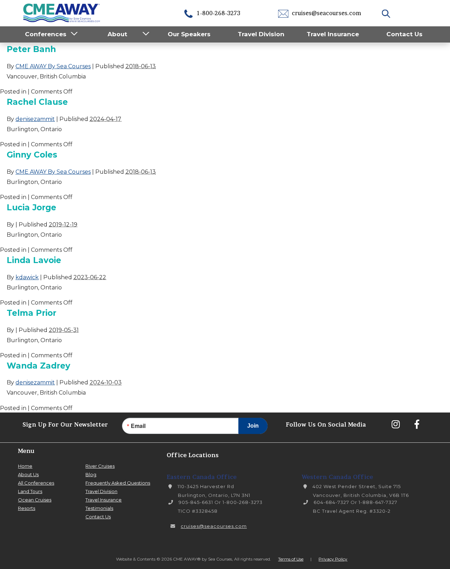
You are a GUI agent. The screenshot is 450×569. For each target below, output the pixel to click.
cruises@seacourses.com (325, 13)
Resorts (26, 508)
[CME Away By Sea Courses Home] (61, 12)
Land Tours (30, 491)
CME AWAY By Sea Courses (53, 66)
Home (25, 466)
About (117, 34)
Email (138, 426)
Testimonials (99, 508)
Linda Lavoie (34, 260)
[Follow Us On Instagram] (395, 424)
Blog (90, 474)
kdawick (27, 277)
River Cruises (100, 466)
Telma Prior (31, 313)
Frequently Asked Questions (117, 483)
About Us (28, 474)
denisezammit (35, 119)
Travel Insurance (333, 34)
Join (253, 426)
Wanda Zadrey (38, 366)
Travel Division (261, 34)
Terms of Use (290, 559)
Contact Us (404, 34)
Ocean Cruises (34, 500)
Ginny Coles (32, 155)
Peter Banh (31, 49)
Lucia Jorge (31, 207)
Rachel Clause (37, 102)
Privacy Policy (333, 559)
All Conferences (36, 483)
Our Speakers (189, 34)
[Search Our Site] (387, 13)
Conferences (45, 34)
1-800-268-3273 (217, 13)
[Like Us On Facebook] (416, 424)
